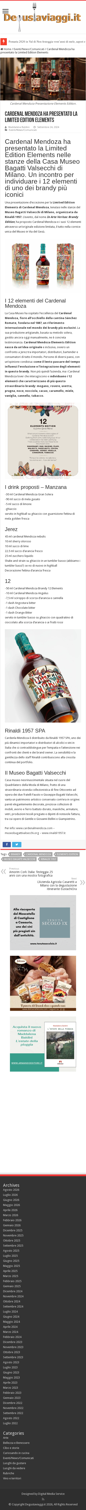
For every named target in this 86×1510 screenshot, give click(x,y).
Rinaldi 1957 (48, 859)
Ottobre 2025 (11, 1240)
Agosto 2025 (11, 1250)
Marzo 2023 (10, 1387)
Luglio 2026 (10, 1194)
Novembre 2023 (13, 1347)
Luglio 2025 (10, 1255)
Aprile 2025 (10, 1271)
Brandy (15, 854)
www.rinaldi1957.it (53, 833)
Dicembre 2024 (12, 1291)
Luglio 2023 (10, 1367)
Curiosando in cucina (16, 1453)
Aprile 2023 (10, 1382)
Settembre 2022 (13, 1413)
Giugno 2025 (11, 1260)
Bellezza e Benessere (16, 1442)
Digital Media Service (51, 1493)
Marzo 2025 (10, 1276)
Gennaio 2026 (12, 1225)
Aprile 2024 (10, 1326)
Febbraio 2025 (12, 1281)
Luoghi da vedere (14, 1468)
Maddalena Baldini (19, 127)
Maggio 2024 (11, 1321)
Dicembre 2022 (12, 1403)
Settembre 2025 (13, 1245)
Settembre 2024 (13, 1306)
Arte (5, 1437)
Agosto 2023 (11, 1362)
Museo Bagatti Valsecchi (19, 859)
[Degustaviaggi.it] (43, 17)
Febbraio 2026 (12, 1220)
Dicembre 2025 (12, 1230)
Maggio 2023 (11, 1377)
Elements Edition (67, 854)
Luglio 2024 (10, 1311)
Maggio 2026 (11, 1205)
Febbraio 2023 (12, 1392)
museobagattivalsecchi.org (22, 833)
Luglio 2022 (10, 1423)
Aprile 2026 (10, 1210)
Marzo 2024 (10, 1331)
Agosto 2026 (11, 1189)
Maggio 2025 (11, 1266)
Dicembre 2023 (12, 1342)
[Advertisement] (43, 1120)
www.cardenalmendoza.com (34, 828)
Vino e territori (12, 1478)
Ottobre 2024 (11, 1301)
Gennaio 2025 (12, 1286)
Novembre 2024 (13, 1296)
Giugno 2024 (11, 1316)
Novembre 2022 (13, 1408)
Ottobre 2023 (11, 1352)
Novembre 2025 (13, 1235)
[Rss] (43, 1499)
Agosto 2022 (11, 1418)
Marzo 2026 (10, 1215)
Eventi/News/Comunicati (29, 49)
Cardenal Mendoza (38, 854)
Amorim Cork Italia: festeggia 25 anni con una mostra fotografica (31, 872)
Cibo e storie (11, 1448)
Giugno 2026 (11, 1200)
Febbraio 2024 (12, 1337)
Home (7, 49)
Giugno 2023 (11, 1372)
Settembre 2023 (13, 1357)
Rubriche (8, 1473)
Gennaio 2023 (12, 1397)
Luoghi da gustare (14, 1463)
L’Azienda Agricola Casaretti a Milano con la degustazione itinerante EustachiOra (57, 884)
